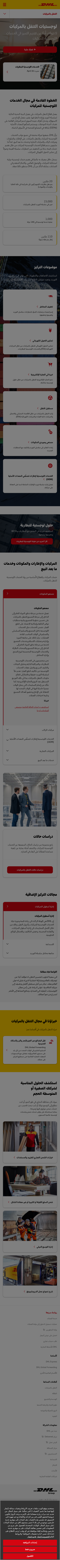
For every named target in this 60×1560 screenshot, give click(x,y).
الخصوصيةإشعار (43, 1537)
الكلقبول (30, 1556)
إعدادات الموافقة (30, 1542)
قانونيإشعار (31, 1537)
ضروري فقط (30, 1549)
